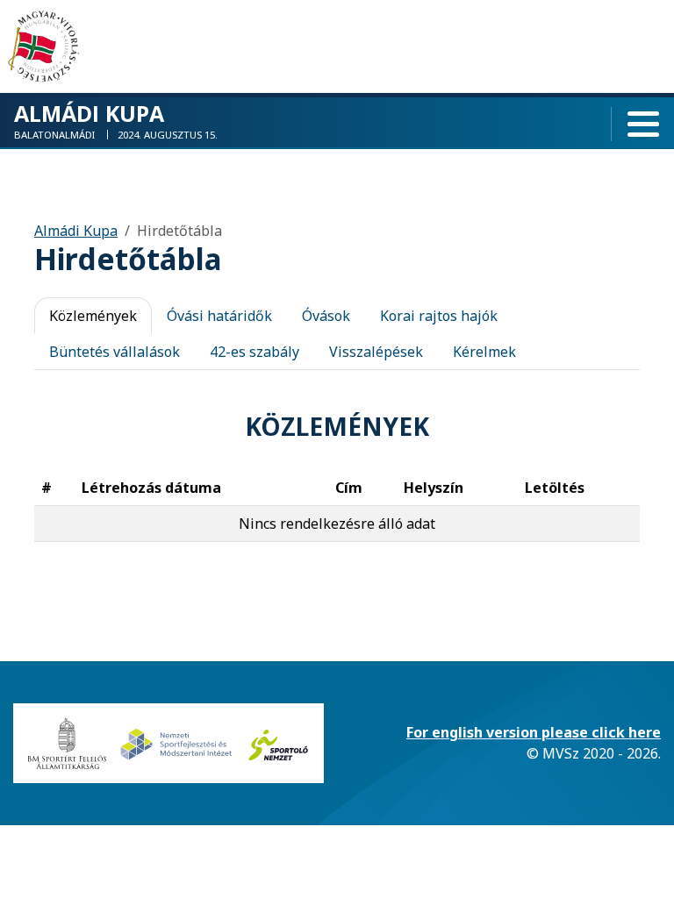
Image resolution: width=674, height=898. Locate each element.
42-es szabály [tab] (254, 351)
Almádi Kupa (76, 230)
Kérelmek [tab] (484, 351)
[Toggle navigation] (643, 124)
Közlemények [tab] (93, 315)
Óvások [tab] (326, 315)
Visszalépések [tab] (376, 351)
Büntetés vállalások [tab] (114, 351)
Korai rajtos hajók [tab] (439, 315)
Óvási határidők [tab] (219, 315)
